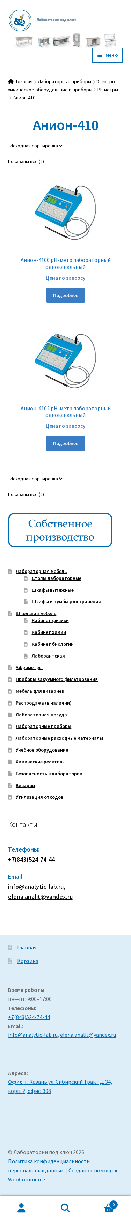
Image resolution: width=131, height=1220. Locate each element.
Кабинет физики (50, 620)
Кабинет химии (49, 632)
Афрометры (29, 667)
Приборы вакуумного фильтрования (57, 679)
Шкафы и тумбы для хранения (66, 601)
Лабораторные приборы (64, 81)
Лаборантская (48, 656)
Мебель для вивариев (40, 691)
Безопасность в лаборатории (49, 773)
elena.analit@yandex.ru (88, 1034)
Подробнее (65, 295)
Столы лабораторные (56, 578)
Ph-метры (107, 89)
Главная (24, 81)
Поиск (65, 1208)
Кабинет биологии (53, 644)
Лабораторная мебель (41, 571)
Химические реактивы (41, 762)
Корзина (27, 960)
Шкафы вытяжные (53, 590)
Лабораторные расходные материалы (59, 738)
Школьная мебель (36, 613)
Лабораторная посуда (41, 715)
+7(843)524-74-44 (31, 859)
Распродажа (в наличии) (44, 703)
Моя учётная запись (22, 1208)
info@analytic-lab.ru (33, 1034)
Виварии (25, 785)
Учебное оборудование (42, 750)
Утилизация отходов (39, 797)
